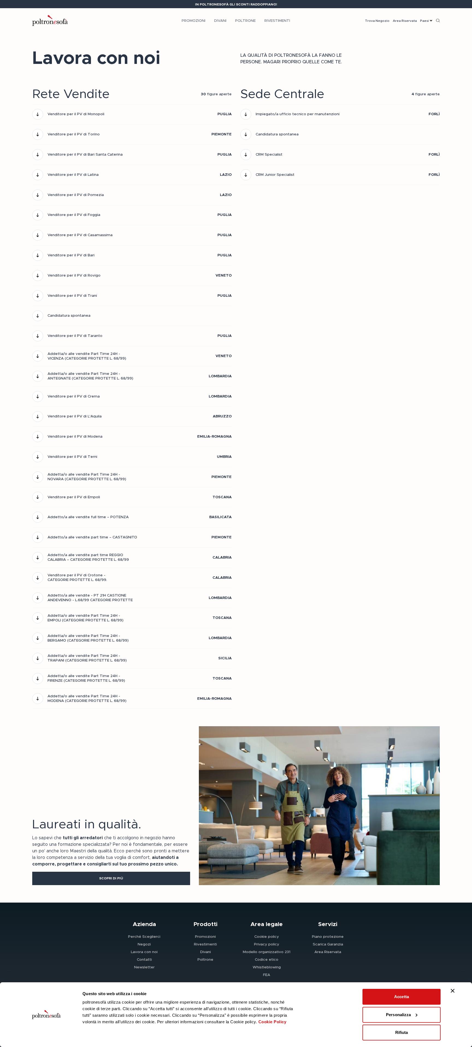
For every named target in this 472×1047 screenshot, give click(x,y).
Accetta (401, 996)
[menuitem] (193, 20)
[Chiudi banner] (453, 991)
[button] (111, 878)
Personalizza (398, 1014)
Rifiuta (401, 1032)
